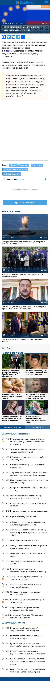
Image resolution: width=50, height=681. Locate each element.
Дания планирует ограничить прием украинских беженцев (25, 585)
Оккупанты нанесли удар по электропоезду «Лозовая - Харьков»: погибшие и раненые (25, 473)
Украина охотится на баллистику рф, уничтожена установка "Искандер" (25, 496)
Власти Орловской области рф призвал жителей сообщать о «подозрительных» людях (25, 661)
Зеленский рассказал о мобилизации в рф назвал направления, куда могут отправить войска (25, 532)
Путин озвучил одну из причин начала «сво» (25, 510)
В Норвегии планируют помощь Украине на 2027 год (25, 488)
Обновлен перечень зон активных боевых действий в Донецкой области (25, 523)
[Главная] (17, 2)
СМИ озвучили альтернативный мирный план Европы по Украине (25, 327)
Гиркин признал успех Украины (25, 516)
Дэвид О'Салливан (19, 165)
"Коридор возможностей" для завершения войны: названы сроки (25, 546)
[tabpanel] (25, 552)
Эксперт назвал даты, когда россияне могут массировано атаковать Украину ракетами (25, 229)
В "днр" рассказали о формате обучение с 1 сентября (25, 504)
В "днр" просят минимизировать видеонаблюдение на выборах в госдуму (25, 652)
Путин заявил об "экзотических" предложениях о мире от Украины (25, 629)
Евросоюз (37, 165)
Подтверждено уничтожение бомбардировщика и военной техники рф (25, 569)
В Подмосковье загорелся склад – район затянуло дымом (25, 458)
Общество (45, 6)
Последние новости (12, 427)
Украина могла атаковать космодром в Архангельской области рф (25, 450)
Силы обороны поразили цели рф (25, 540)
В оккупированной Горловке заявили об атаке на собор (25, 465)
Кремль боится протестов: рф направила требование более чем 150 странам (25, 670)
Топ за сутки (37, 427)
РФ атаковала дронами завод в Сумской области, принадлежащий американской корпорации (25, 441)
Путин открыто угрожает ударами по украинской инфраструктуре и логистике (25, 644)
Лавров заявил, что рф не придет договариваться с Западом (25, 608)
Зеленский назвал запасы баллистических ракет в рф (25, 554)
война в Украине (12, 174)
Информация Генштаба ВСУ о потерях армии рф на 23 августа (25, 616)
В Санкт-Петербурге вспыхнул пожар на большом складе (25, 600)
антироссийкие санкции (15, 169)
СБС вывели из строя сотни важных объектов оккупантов (25, 592)
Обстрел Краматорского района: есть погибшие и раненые (25, 577)
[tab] (12, 427)
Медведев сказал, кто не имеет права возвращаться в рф (25, 636)
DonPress (27, 3)
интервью (9, 50)
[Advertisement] (25, 133)
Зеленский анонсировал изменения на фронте (25, 562)
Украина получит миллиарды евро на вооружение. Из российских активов (25, 262)
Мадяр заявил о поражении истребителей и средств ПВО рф (25, 481)
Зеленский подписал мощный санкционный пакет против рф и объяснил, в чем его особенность (25, 294)
